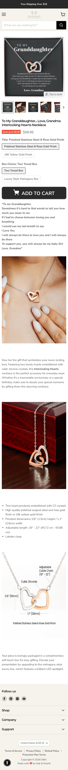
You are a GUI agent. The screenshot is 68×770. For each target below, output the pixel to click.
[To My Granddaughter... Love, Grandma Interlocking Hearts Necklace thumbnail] (8, 107)
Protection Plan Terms (34, 754)
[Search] (61, 25)
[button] (7, 762)
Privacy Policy (33, 751)
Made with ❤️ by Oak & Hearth (34, 763)
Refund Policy (52, 751)
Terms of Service (13, 751)
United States (32, 743)
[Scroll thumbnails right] (63, 107)
